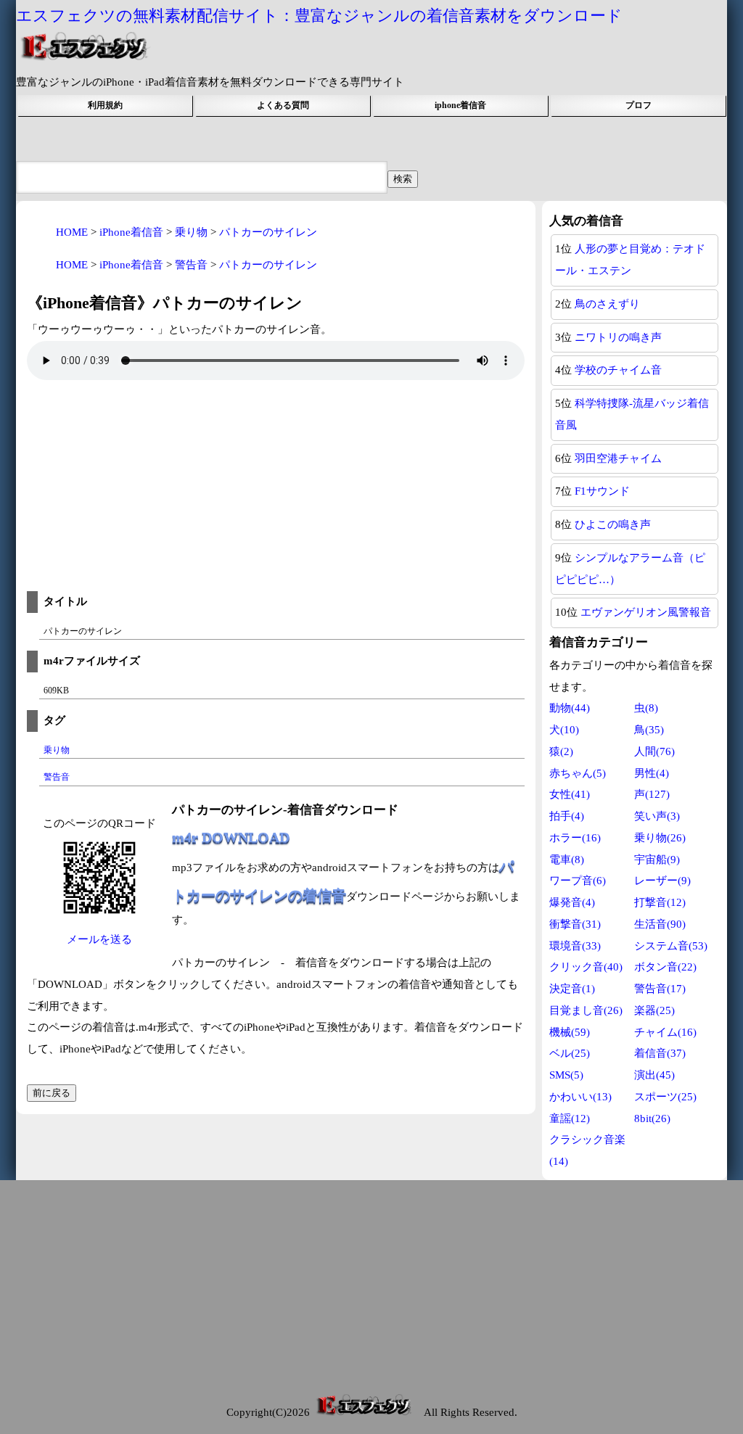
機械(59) (569, 1032)
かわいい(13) (580, 1097)
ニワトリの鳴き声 (618, 337)
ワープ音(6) (577, 880)
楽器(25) (654, 1010)
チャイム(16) (665, 1032)
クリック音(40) (586, 967)
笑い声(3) (657, 816)
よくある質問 (283, 105)
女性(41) (569, 794)
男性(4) (651, 773)
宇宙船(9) (657, 859)
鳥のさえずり (607, 304)
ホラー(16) (575, 838)
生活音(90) (660, 924)
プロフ (638, 105)
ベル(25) (569, 1053)
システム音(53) (670, 946)
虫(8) (646, 708)
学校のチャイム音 (618, 370)
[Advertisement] (276, 489)
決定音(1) (572, 988)
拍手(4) (566, 816)
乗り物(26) (660, 838)
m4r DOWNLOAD (231, 837)
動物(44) (569, 708)
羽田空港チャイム (618, 458)
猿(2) (561, 751)
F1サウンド (602, 491)
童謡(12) (569, 1118)
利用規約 (105, 105)
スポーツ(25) (665, 1097)
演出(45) (654, 1075)
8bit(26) (652, 1118)
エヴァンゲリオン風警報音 (645, 612)
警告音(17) (660, 988)
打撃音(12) (660, 902)
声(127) (652, 794)
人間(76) (654, 751)
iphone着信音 (460, 105)
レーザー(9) (662, 880)
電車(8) (566, 859)
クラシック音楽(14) (587, 1150)
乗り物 (57, 750)
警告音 (57, 777)
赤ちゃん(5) (577, 773)
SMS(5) (566, 1075)
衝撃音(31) (575, 924)
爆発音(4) (572, 902)
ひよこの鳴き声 (613, 524)
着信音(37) (660, 1053)
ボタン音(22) (665, 967)
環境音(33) (575, 946)
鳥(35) (649, 729)
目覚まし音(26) (586, 1010)
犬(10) (564, 729)
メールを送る (99, 939)
